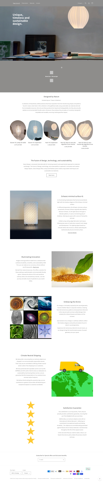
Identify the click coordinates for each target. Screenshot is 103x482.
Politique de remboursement (43, 478)
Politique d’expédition (78, 478)
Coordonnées (87, 478)
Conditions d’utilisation (68, 478)
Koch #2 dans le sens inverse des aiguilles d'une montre (85, 144)
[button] (85, 3)
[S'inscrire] (63, 459)
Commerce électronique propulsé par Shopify (27, 478)
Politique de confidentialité (56, 478)
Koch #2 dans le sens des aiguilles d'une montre (68, 143)
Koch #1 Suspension (51, 142)
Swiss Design (15, 478)
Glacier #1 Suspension (34, 142)
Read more (51, 175)
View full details (72, 232)
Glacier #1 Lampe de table (18, 142)
